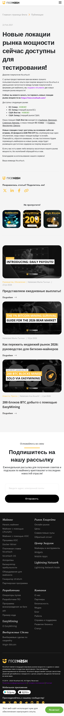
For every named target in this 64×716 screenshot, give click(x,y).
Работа (38, 615)
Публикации (37, 14)
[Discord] (15, 702)
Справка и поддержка (45, 620)
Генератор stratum (12, 578)
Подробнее (7, 297)
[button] (60, 2)
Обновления (19, 282)
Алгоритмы (8, 560)
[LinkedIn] (37, 702)
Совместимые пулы (44, 532)
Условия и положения (36, 683)
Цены (37, 528)
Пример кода (9, 614)
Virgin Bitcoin (9, 644)
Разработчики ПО (11, 599)
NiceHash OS (9, 555)
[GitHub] (32, 702)
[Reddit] (26, 702)
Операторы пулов (11, 595)
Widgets (38, 552)
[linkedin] (12, 190)
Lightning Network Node (47, 567)
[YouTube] (4, 702)
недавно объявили (35, 87)
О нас (37, 595)
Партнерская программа (15, 583)
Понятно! (54, 710)
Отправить (32, 498)
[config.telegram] (20, 702)
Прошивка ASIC (10, 540)
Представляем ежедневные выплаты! (31, 291)
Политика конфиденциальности (14, 683)
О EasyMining (9, 626)
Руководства (8, 282)
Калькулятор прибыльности (9, 566)
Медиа (37, 607)
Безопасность (41, 603)
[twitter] (4, 190)
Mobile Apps (41, 556)
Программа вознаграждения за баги (14, 605)
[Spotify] (43, 702)
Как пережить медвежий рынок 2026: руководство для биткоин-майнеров (30, 346)
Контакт (49, 683)
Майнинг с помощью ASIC (15, 536)
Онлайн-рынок (41, 524)
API (4, 610)
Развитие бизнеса (43, 624)
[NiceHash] (10, 2)
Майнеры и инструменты (47, 548)
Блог (36, 611)
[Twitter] (9, 702)
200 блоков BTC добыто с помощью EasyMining (29, 404)
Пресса (14, 396)
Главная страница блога (14, 14)
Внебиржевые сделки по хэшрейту (14, 639)
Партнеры (39, 599)
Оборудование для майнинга (12, 573)
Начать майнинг (10, 524)
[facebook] (19, 190)
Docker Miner (9, 544)
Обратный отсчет (43, 536)
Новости (6, 396)
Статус (37, 628)
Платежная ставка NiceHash (11, 550)
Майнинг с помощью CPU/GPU (13, 530)
